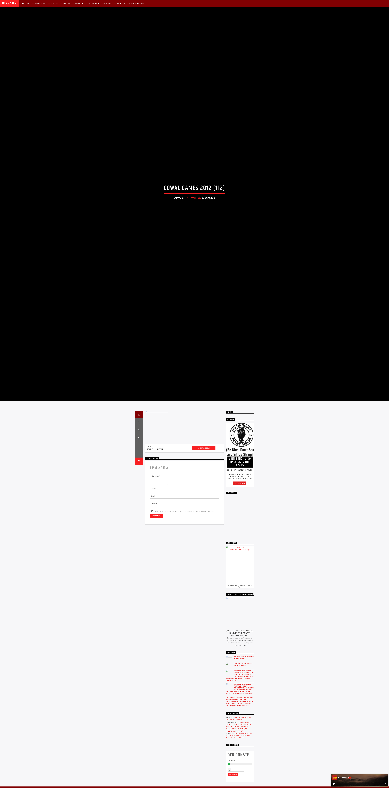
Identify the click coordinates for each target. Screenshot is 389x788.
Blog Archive (121, 3)
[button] (334, 784)
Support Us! (79, 3)
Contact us (108, 3)
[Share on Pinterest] (139, 473)
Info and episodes (240, 519)
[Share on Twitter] (139, 466)
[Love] (139, 497)
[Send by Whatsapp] (139, 489)
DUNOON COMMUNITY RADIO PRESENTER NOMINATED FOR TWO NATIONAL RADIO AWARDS (239, 760)
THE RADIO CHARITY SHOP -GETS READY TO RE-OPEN (244, 693)
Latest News (26, 3)
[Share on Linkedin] (139, 481)
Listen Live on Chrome (136, 3)
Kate (227, 764)
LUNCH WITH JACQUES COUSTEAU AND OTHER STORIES (244, 700)
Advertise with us (94, 3)
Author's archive (204, 483)
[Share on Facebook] (139, 458)
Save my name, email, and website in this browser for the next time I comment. (184, 547)
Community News (40, 3)
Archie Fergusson (192, 214)
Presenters (67, 3)
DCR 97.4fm (9, 3)
